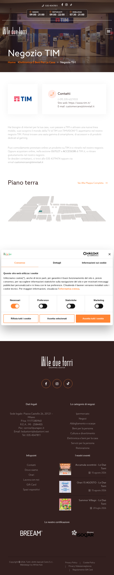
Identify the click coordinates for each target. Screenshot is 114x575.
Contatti (31, 464)
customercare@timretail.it (80, 106)
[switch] (40, 306)
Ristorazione (83, 447)
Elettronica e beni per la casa (36, 62)
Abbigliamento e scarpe (82, 423)
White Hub (38, 565)
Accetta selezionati (57, 318)
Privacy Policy (71, 562)
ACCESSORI (69, 151)
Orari (31, 474)
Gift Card (31, 484)
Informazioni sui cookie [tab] (94, 262)
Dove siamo (31, 469)
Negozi (83, 418)
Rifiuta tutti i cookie (21, 318)
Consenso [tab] (19, 262)
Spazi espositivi (31, 489)
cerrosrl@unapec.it (34, 427)
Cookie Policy (89, 562)
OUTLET (55, 151)
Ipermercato (82, 413)
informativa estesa (69, 289)
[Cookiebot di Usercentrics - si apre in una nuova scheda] (90, 254)
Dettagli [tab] (57, 262)
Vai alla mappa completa (91, 183)
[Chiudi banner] (110, 254)
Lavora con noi (31, 479)
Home (12, 62)
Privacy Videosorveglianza (80, 566)
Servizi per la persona (82, 443)
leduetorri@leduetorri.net (35, 431)
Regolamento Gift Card (83, 569)
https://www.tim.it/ (79, 102)
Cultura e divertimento (82, 433)
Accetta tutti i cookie (93, 318)
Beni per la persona (82, 428)
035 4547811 (34, 435)
